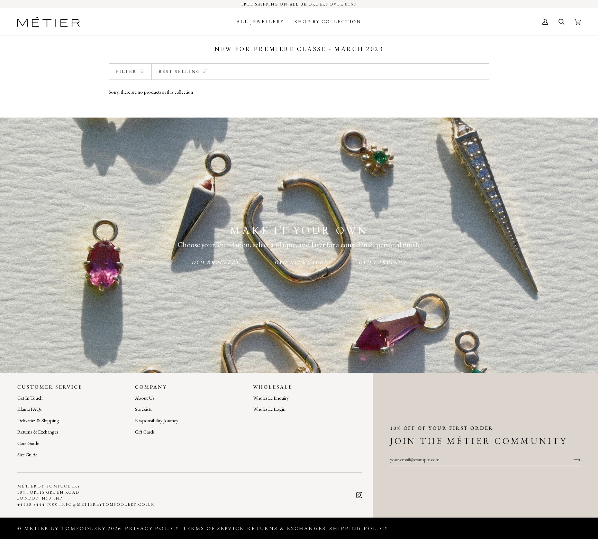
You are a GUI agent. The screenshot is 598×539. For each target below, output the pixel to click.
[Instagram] (359, 495)
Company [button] (151, 386)
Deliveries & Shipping (38, 420)
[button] (260, 21)
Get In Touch (30, 397)
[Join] (571, 459)
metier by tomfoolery (65, 528)
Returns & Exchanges (37, 431)
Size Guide (27, 454)
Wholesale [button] (272, 386)
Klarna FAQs (29, 409)
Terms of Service (213, 528)
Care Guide (28, 443)
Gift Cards (145, 431)
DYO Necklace (299, 262)
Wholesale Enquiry (271, 397)
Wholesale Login (269, 409)
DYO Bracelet (216, 262)
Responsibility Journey (156, 420)
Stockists (143, 409)
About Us (144, 397)
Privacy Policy (152, 528)
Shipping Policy (358, 528)
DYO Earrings (382, 262)
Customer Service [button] (49, 386)
